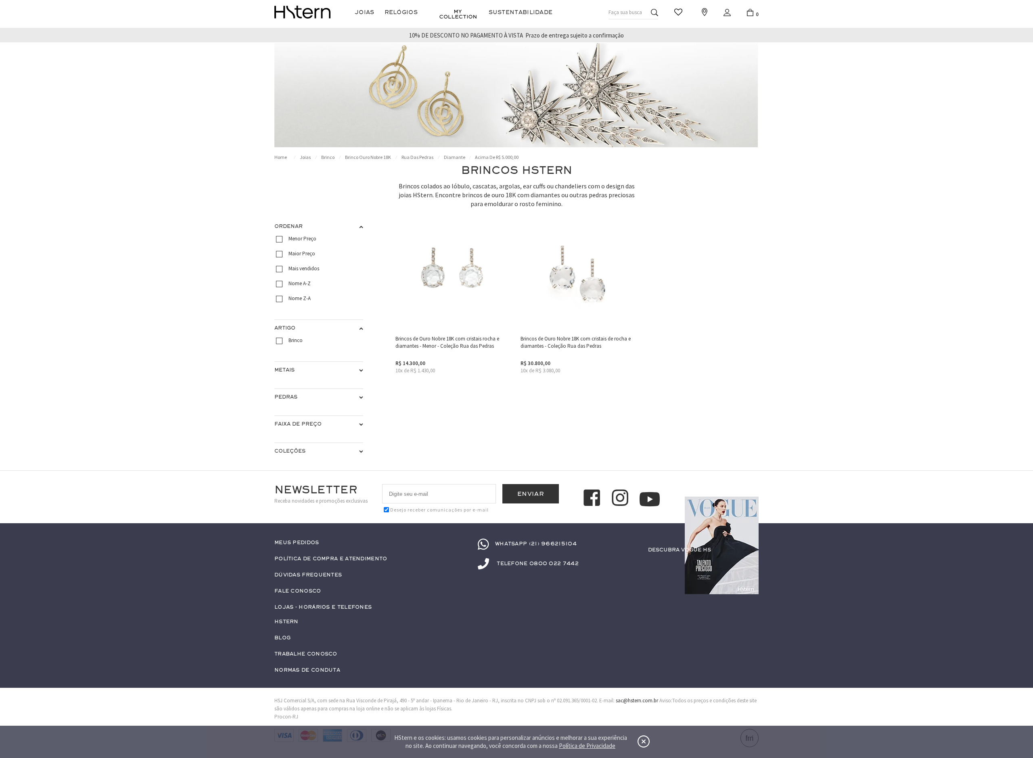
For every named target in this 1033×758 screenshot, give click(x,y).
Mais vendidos (304, 268)
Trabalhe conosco (305, 654)
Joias (364, 12)
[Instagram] (621, 499)
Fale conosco (297, 591)
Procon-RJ (286, 716)
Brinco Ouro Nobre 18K (368, 157)
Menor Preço (302, 238)
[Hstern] (302, 12)
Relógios (401, 12)
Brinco (328, 157)
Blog (282, 638)
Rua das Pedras (417, 157)
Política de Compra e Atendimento (330, 559)
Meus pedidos (296, 543)
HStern (286, 622)
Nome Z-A (300, 298)
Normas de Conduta (307, 670)
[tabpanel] (516, 95)
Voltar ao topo (749, 565)
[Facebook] (593, 499)
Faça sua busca (625, 12)
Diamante (454, 157)
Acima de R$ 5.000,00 (497, 157)
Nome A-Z (300, 283)
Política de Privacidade (587, 746)
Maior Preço (302, 253)
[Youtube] (650, 499)
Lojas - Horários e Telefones (323, 607)
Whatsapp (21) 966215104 (536, 544)
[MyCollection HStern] (458, 14)
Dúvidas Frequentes (308, 575)
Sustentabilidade (521, 12)
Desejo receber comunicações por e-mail (439, 510)
